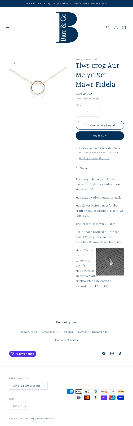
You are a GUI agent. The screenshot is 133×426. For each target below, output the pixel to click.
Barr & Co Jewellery (25, 418)
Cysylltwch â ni (30, 331)
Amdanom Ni (50, 331)
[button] (8, 27)
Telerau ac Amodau (66, 339)
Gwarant (83, 331)
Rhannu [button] (85, 168)
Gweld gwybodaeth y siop (94, 158)
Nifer (78, 105)
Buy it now (100, 135)
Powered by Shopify (44, 418)
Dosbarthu (68, 331)
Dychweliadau (100, 331)
